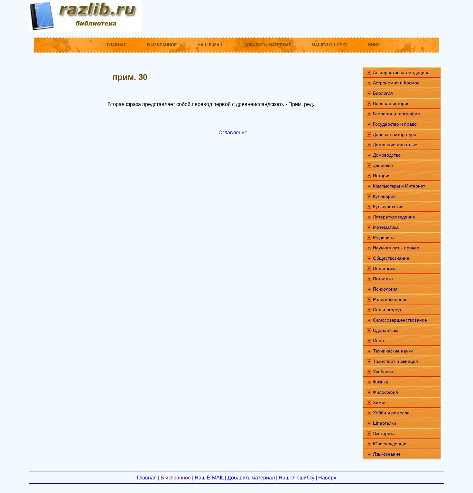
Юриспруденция (390, 443)
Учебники (383, 371)
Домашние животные (395, 144)
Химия (380, 402)
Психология (385, 289)
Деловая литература (394, 134)
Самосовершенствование (400, 320)
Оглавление (232, 132)
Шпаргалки (384, 423)
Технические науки (393, 350)
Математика (386, 227)
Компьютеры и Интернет (399, 185)
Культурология (388, 206)
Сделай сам (385, 330)
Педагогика (385, 268)
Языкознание (387, 454)
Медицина (384, 237)
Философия (385, 392)
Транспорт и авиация (395, 361)
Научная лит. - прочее (396, 247)
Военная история (391, 103)
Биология (383, 93)
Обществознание (391, 258)
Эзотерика (384, 433)
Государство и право (395, 124)
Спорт (379, 340)
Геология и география (396, 113)
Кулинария (384, 196)
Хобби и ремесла (391, 412)
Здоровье (383, 165)
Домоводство (387, 155)
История (382, 175)
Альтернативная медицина (401, 72)
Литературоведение (394, 216)
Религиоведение (390, 299)
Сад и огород (387, 309)
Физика (380, 381)
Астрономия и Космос (396, 82)
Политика (383, 278)
